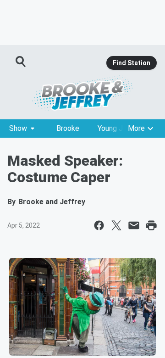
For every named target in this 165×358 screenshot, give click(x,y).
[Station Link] (82, 92)
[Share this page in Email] (133, 225)
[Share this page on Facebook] (99, 225)
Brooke (67, 128)
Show (18, 128)
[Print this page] (151, 225)
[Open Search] (21, 61)
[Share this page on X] (116, 225)
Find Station (131, 63)
